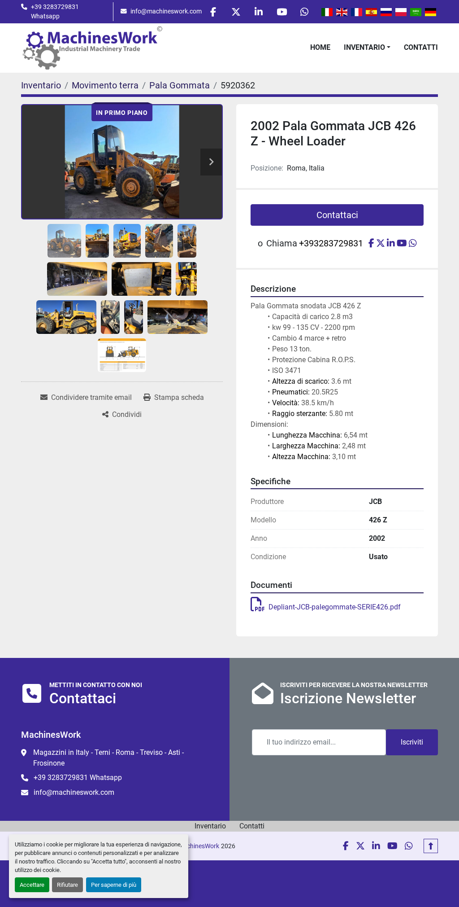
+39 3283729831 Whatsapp (55, 11)
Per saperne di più (113, 884)
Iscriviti (412, 742)
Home (320, 47)
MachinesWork (198, 846)
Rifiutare (67, 884)
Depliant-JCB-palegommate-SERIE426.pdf (334, 607)
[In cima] (431, 846)
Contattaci (337, 215)
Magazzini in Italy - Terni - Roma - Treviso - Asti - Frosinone (108, 757)
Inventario (364, 47)
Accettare (32, 884)
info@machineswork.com (166, 11)
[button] (367, 47)
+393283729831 (331, 243)
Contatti (421, 47)
